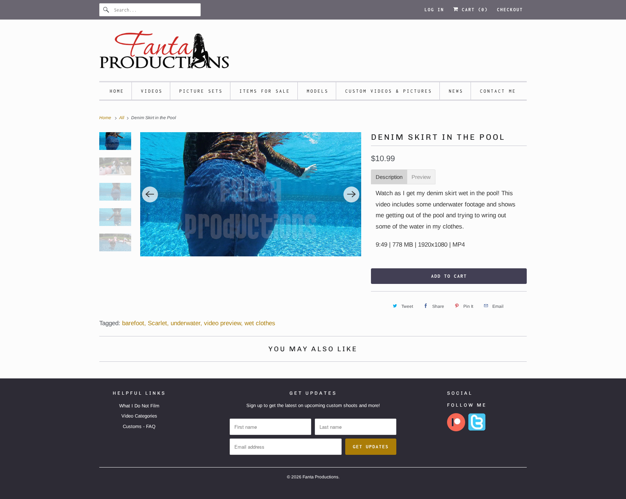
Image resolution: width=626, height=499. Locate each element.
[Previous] (150, 194)
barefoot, (134, 323)
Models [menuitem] (318, 91)
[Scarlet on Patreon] (456, 429)
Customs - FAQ (139, 426)
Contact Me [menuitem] (498, 91)
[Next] (351, 194)
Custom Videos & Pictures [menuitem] (388, 91)
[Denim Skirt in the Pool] (251, 194)
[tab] (389, 176)
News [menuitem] (456, 91)
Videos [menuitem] (152, 91)
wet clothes (260, 323)
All (122, 117)
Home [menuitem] (117, 91)
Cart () (473, 9)
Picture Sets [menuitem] (201, 91)
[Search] (106, 9)
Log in (434, 9)
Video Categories (139, 416)
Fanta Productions (320, 476)
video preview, (223, 323)
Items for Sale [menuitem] (264, 91)
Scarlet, (158, 323)
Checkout (510, 9)
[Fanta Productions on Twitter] (477, 429)
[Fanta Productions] (313, 52)
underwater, (186, 323)
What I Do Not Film (139, 405)
